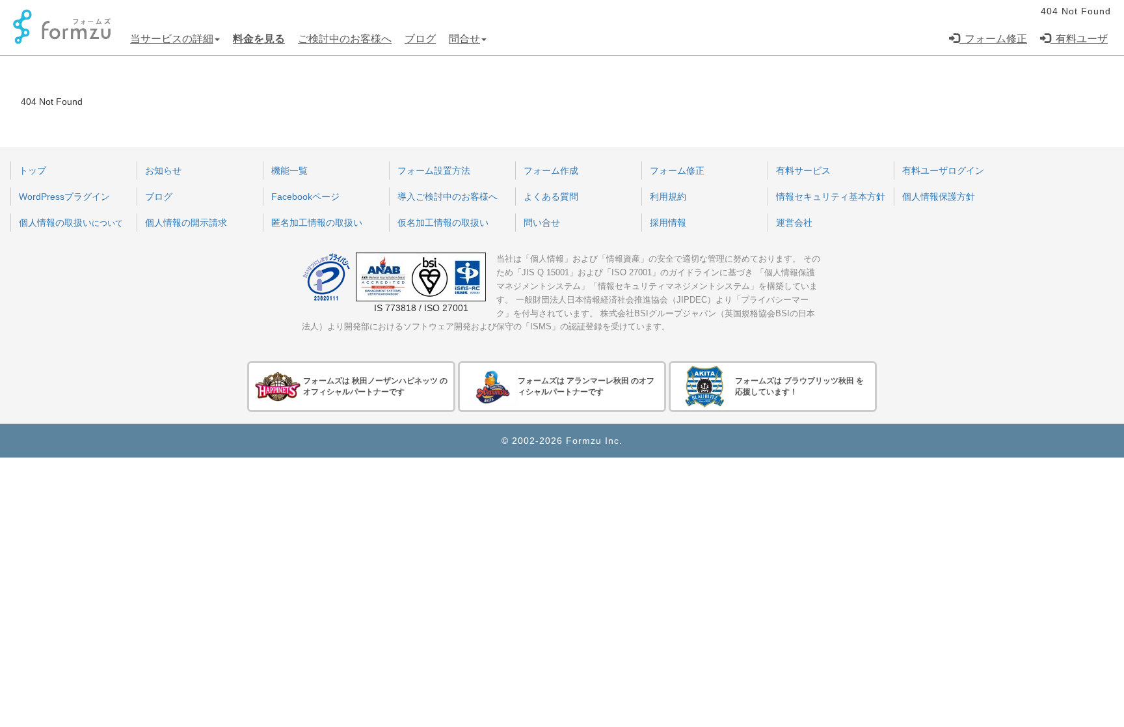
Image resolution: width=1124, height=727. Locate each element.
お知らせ (163, 170)
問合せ (464, 38)
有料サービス (803, 170)
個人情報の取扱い (71, 222)
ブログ (420, 38)
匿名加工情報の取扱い (316, 222)
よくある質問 (551, 196)
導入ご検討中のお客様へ (447, 196)
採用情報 (668, 222)
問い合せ (542, 222)
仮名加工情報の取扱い (442, 222)
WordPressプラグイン (64, 196)
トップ (32, 170)
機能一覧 (289, 170)
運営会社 (794, 222)
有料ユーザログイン (943, 170)
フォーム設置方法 (433, 170)
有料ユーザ (1079, 38)
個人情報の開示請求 (186, 222)
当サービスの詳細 (171, 38)
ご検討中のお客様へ (345, 38)
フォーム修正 (993, 38)
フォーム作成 (551, 170)
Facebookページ (305, 196)
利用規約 (668, 196)
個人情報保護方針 (938, 196)
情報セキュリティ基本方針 (830, 196)
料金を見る (259, 38)
